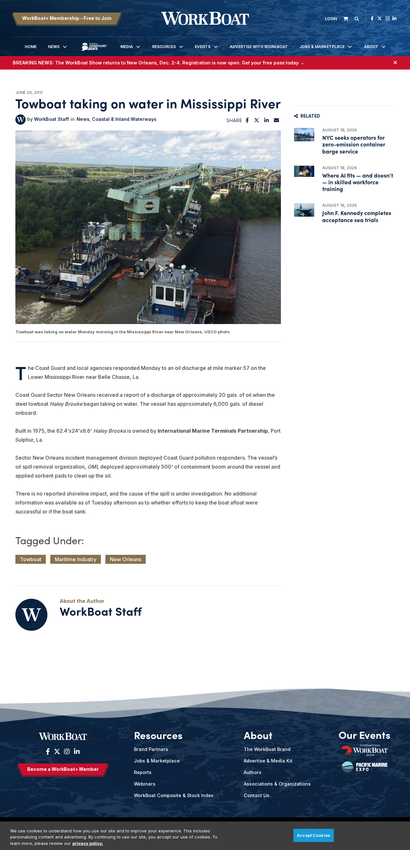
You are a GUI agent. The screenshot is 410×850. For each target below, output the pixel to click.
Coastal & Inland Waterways (124, 119)
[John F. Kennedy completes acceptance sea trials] (304, 210)
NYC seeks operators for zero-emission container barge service (353, 144)
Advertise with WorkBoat (259, 46)
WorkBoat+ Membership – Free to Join (66, 18)
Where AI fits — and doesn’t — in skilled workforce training (357, 182)
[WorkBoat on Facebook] (372, 18)
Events (202, 46)
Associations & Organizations (277, 784)
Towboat (30, 559)
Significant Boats (94, 51)
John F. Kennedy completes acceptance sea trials (356, 216)
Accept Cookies (313, 835)
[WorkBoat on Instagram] (388, 18)
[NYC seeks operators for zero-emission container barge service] (304, 134)
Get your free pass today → (273, 62)
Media (126, 46)
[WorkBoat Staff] (20, 119)
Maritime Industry (75, 559)
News (54, 46)
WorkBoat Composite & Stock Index (173, 795)
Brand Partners (151, 749)
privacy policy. (87, 843)
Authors (252, 772)
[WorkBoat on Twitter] (379, 18)
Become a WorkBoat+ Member (63, 769)
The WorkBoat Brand (267, 749)
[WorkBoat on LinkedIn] (394, 18)
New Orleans (125, 559)
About (371, 46)
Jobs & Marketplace (322, 46)
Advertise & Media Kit (268, 760)
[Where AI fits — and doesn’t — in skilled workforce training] (304, 171)
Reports (143, 772)
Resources (164, 46)
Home (31, 46)
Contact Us (256, 795)
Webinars (144, 784)
